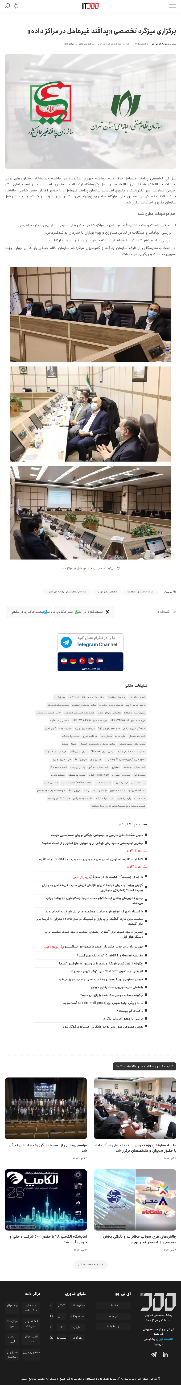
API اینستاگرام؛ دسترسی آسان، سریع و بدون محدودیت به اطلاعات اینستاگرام (91, 859)
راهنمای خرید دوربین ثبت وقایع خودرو (117, 987)
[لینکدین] (164, 1355)
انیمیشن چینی (51, 783)
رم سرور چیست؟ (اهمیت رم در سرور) (118, 877)
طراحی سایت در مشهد (134, 767)
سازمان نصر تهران (107, 592)
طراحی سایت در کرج (98, 767)
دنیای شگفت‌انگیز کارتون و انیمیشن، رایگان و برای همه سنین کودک (97, 835)
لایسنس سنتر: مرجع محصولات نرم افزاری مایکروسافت (118, 806)
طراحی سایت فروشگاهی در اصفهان (97, 744)
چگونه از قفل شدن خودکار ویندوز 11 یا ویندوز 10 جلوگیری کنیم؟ (101, 963)
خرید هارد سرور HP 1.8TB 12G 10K (128, 720)
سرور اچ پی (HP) (78, 751)
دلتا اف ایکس (138, 783)
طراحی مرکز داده (96, 697)
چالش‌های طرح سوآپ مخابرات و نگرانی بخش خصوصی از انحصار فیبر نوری (139, 1239)
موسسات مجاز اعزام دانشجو (51, 790)
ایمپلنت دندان (58, 775)
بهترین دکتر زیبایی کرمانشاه (131, 744)
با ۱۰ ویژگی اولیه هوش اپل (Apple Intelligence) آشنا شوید (103, 1003)
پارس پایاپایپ (124, 798)
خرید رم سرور (121, 783)
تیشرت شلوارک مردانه (134, 713)
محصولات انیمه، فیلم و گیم (131, 751)
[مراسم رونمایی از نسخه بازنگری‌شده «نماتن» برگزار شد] (46, 1108)
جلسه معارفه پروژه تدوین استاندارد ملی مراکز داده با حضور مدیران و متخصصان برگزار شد (135, 1148)
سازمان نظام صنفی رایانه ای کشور (66, 592)
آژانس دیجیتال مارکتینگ (49, 713)
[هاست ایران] (90, 661)
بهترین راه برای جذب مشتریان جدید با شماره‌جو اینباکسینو (103, 946)
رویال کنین (59, 697)
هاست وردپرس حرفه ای (111, 705)
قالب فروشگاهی (76, 697)
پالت (86, 790)
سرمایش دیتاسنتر (116, 697)
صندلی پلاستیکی (70, 736)
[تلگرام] (152, 1355)
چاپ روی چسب (77, 767)
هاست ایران (164, 1339)
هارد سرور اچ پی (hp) (109, 728)
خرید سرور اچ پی (62, 759)
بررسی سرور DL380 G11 (102, 751)
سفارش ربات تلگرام (59, 720)
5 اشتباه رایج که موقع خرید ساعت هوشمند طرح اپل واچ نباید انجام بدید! (94, 911)
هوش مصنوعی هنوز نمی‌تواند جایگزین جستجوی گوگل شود (103, 1027)
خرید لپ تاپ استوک (55, 751)
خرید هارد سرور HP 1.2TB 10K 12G (90, 720)
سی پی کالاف (80, 759)
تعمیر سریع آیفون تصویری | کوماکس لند (124, 759)
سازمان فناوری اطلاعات (140, 592)
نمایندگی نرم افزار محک (109, 713)
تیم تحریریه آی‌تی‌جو (164, 44)
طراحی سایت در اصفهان (84, 705)
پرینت (65, 744)
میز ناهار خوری (90, 736)
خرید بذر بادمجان (137, 736)
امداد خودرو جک (58, 767)
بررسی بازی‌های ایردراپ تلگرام (123, 1018)
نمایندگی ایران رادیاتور (134, 728)
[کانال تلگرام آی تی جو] (90, 642)
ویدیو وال (95, 759)
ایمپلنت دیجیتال (103, 783)
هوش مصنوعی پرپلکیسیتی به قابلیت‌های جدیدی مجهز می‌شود (100, 979)
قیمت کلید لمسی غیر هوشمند (79, 713)
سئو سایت (139, 798)
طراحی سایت (65, 728)
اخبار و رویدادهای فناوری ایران (113, 44)
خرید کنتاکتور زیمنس (59, 798)
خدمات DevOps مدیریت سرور (76, 783)
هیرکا (73, 744)
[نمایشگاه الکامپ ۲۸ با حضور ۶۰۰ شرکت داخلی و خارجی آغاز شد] (46, 1200)
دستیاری (116, 767)
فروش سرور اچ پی (135, 705)
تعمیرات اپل (139, 775)
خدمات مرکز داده (137, 697)
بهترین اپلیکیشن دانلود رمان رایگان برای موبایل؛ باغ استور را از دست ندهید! (92, 843)
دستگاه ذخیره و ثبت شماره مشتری (127, 790)
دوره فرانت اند (99, 790)
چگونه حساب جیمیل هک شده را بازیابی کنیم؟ (111, 995)
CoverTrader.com (99, 775)
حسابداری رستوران (121, 775)
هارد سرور (120, 736)
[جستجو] (7, 6)
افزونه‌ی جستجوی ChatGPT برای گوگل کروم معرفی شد (106, 971)
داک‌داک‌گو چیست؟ (130, 1011)
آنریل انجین (50, 728)
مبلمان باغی (106, 736)
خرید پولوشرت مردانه (58, 705)
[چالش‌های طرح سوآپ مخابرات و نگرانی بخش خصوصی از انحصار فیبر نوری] (135, 1200)
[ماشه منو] (170, 6)
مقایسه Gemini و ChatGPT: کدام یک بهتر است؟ (110, 955)
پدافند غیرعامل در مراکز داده (79, 44)
